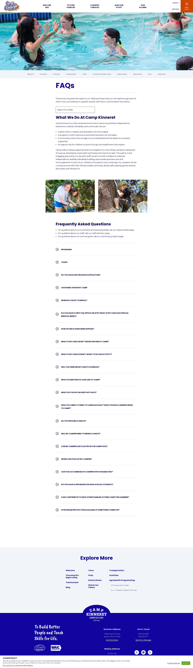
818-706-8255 (143, 634)
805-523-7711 (143, 636)
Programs (43, 74)
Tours (150, 74)
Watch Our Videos (93, 586)
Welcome (30, 74)
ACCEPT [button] (186, 663)
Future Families (71, 6)
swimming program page (112, 236)
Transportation (71, 74)
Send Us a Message (143, 640)
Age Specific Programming (122, 580)
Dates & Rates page (125, 230)
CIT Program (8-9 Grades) (120, 585)
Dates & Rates (122, 74)
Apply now (175, 9)
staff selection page (101, 233)
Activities (56, 74)
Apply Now (162, 74)
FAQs (84, 74)
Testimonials (137, 74)
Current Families (95, 6)
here (112, 661)
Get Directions (112, 640)
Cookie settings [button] (173, 663)
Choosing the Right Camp (102, 74)
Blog (68, 587)
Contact (175, 3)
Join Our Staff (119, 6)
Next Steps (187, 8)
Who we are (47, 6)
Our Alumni (143, 6)
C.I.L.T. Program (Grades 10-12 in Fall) (124, 590)
